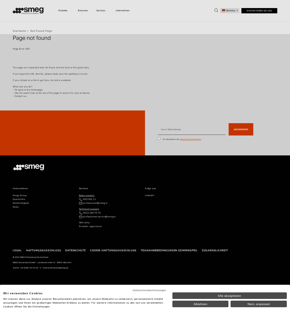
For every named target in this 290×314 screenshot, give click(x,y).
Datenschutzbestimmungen (149, 290)
